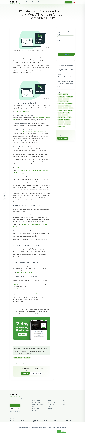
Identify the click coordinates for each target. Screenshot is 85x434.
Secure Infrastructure (36, 410)
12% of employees (21, 289)
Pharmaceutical (50, 404)
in (17, 362)
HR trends (65, 110)
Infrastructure (50, 408)
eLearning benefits (61, 112)
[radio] (65, 40)
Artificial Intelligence (61, 96)
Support (49, 398)
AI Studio (34, 398)
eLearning (59, 94)
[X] (4, 198)
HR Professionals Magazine (23, 111)
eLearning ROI (60, 124)
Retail (48, 406)
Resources (47, 1)
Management (50, 400)
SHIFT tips (59, 108)
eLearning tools (67, 119)
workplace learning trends (18, 357)
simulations (68, 112)
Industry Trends (66, 98)
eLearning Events (68, 121)
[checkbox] (65, 41)
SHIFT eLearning (67, 105)
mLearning (60, 110)
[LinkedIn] (4, 195)
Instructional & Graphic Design (63, 101)
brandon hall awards (61, 126)
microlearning (70, 110)
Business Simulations (36, 402)
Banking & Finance (51, 402)
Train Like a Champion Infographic (24, 272)
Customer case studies (36, 373)
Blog (57, 1)
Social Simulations (36, 400)
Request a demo (15, 405)
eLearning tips (65, 94)
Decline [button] (63, 431)
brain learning (60, 119)
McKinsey (34, 293)
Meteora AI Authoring (36, 396)
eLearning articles (67, 124)
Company (52, 1)
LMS (33, 406)
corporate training (27, 357)
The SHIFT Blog (42, 8)
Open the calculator (63, 138)
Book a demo (25, 373)
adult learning (69, 117)
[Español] (74, 2)
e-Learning (71, 108)
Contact (64, 402)
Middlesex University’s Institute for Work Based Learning (35, 131)
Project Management (61, 117)
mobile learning (60, 105)
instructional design (68, 103)
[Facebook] (4, 192)
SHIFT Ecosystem (18, 350)
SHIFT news (60, 98)
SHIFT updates (65, 108)
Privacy (64, 404)
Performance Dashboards (37, 404)
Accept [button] (59, 431)
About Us (64, 396)
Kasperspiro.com (20, 259)
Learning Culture (61, 121)
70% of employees (18, 284)
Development (50, 396)
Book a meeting (68, 2)
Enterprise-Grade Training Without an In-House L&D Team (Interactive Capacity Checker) (65, 85)
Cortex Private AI (35, 408)
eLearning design (61, 103)
